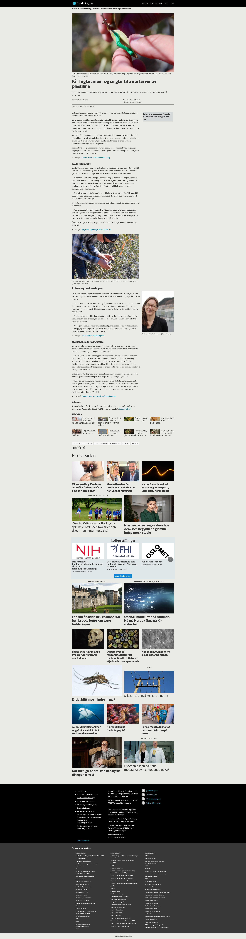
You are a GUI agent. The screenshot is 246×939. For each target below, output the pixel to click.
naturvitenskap (101, 443)
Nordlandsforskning (117, 894)
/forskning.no (151, 795)
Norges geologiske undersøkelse (121, 904)
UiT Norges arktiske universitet (155, 897)
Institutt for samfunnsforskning (86, 903)
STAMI (147, 879)
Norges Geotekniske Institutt (119, 896)
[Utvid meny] (172, 3)
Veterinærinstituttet (151, 922)
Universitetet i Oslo (151, 908)
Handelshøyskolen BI (82, 884)
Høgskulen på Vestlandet (83, 897)
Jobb (165, 3)
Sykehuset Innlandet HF (152, 889)
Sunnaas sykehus (150, 887)
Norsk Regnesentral (117, 912)
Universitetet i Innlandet (152, 906)
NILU (77, 929)
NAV (77, 919)
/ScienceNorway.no (153, 803)
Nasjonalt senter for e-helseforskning (122, 878)
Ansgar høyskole (81, 853)
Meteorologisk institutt (83, 916)
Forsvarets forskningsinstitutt (85, 876)
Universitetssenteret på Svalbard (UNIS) (157, 916)
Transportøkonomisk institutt (154, 895)
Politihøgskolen (150, 853)
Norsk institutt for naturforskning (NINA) (123, 921)
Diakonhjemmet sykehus (83, 861)
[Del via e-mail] (83, 447)
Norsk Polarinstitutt (117, 910)
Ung (151, 3)
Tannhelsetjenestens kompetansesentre (157, 892)
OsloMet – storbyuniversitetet (120, 926)
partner (134, 443)
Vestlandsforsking (151, 919)
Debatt (145, 3)
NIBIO (77, 921)
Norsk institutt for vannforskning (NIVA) (123, 923)
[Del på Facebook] (73, 447)
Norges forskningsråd (117, 902)
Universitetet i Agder (151, 900)
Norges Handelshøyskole (118, 899)
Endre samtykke (83, 841)
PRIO (147, 855)
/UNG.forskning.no (153, 799)
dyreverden (115, 443)
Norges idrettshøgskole (118, 907)
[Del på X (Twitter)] (77, 447)
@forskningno (151, 791)
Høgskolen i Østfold (82, 892)
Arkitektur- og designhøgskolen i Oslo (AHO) (90, 855)
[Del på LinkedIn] (80, 447)
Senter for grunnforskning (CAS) (155, 871)
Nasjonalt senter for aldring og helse (122, 875)
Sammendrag (124, 409)
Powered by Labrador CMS (123, 936)
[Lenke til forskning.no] (105, 2)
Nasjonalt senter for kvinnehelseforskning (124, 881)
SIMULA (147, 866)
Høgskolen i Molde (81, 889)
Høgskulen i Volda (81, 895)
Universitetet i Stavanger (153, 911)
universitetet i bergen (82, 443)
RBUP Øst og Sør (150, 858)
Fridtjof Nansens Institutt (83, 881)
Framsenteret (80, 879)
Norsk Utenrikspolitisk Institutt (120, 918)
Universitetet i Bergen (152, 903)
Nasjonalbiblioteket (117, 868)
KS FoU (78, 906)
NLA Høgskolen (115, 853)
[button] (75, 559)
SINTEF (147, 868)
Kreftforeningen (81, 908)
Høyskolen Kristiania (82, 900)
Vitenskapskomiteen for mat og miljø (157, 927)
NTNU (112, 865)
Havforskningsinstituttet (83, 887)
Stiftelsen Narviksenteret (153, 884)
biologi (126, 443)
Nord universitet (115, 891)
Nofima (113, 888)
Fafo (77, 868)
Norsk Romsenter (116, 915)
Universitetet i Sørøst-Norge (154, 914)
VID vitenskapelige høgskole (154, 925)
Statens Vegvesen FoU (152, 881)
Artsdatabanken (81, 858)
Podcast (158, 3)
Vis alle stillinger (123, 576)
